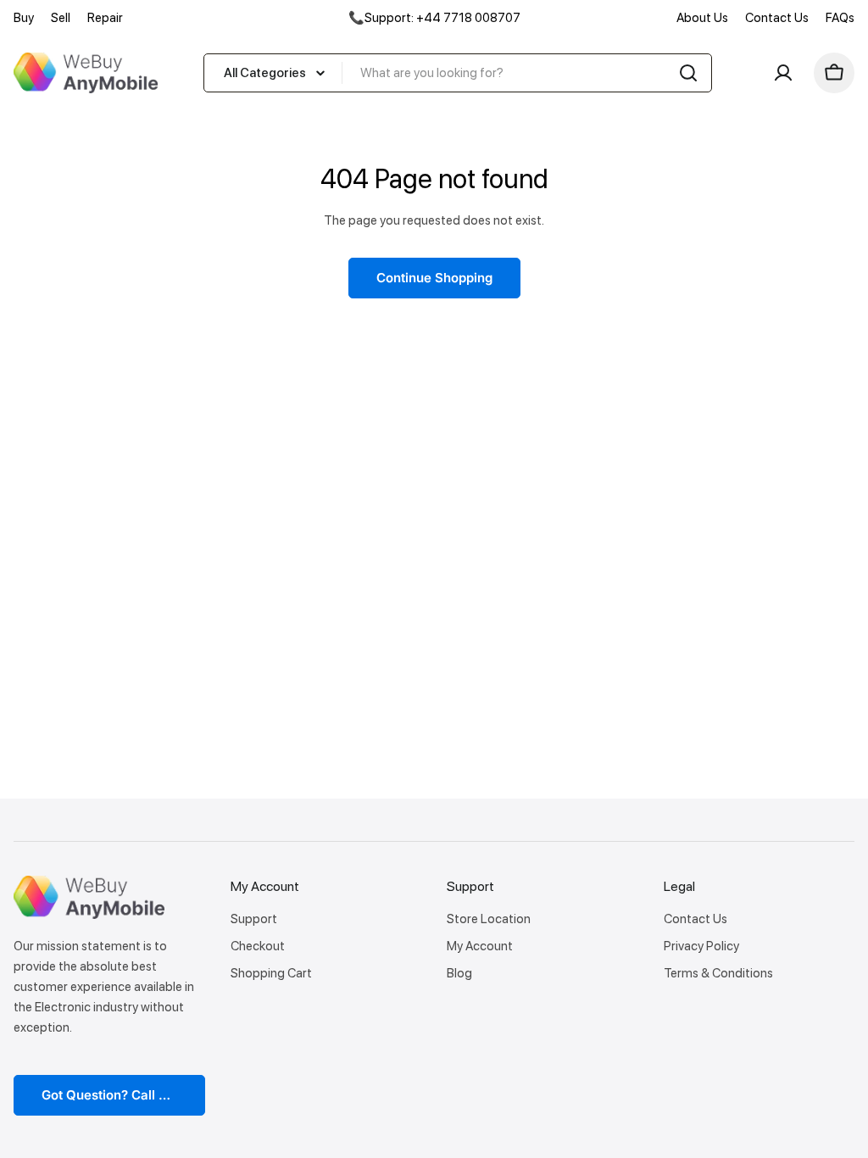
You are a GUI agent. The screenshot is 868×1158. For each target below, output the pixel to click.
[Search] (688, 73)
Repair (105, 17)
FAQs (840, 17)
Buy (24, 17)
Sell (60, 17)
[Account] (783, 73)
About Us (702, 17)
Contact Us (777, 17)
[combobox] (457, 72)
